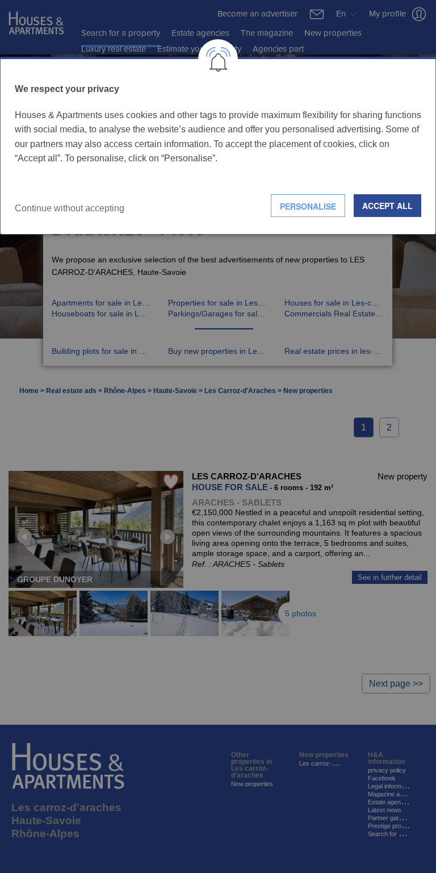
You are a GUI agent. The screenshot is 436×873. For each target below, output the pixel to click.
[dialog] (218, 146)
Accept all (387, 205)
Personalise (308, 206)
